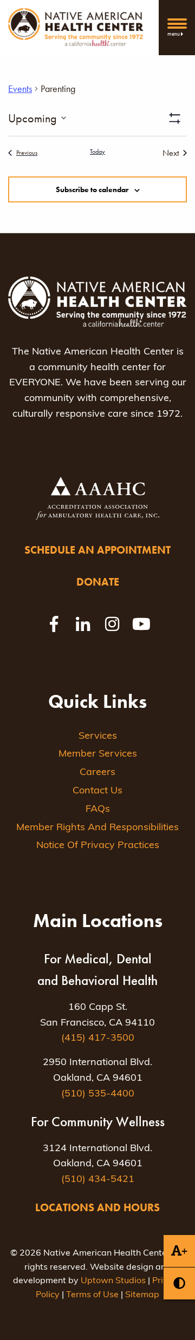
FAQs (98, 809)
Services (98, 736)
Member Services (97, 754)
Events (20, 88)
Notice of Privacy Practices (97, 846)
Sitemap (142, 1295)
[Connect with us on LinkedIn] (82, 624)
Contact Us (97, 791)
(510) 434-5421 (97, 1180)
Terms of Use (92, 1295)
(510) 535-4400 (97, 1094)
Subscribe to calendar (92, 189)
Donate (97, 582)
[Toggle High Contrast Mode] (179, 1283)
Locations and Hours (97, 1207)
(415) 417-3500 (97, 1038)
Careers (97, 773)
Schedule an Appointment (97, 550)
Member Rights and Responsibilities (97, 828)
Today (97, 151)
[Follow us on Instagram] (112, 624)
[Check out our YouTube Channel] (141, 624)
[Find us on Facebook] (53, 624)
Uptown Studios (113, 1281)
